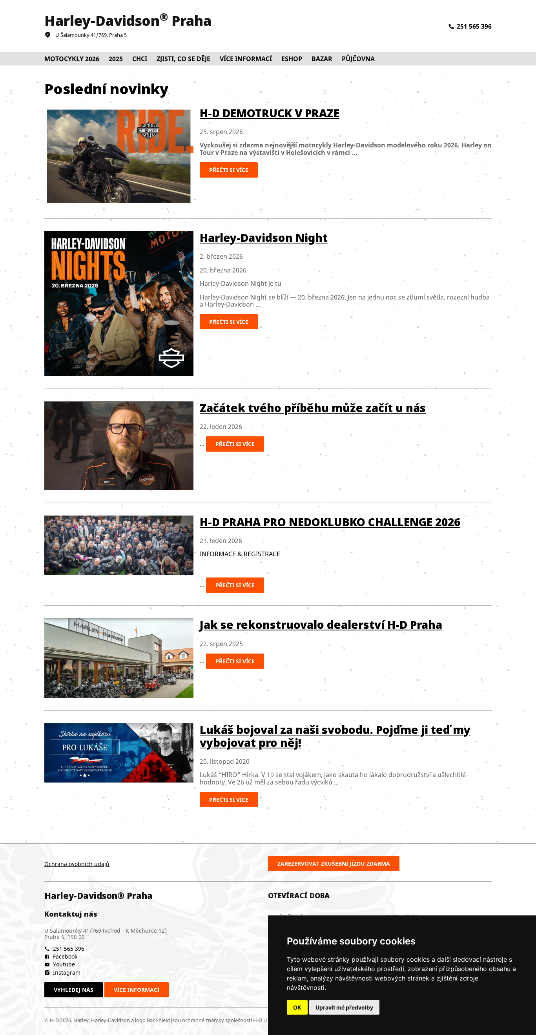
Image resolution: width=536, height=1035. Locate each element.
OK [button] (297, 1007)
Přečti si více (228, 170)
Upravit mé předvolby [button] (344, 1007)
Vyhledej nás (73, 989)
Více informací (136, 989)
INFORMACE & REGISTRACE (240, 554)
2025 (116, 58)
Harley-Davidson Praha (127, 20)
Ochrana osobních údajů (76, 864)
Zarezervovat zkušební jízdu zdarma (333, 863)
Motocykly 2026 (71, 58)
